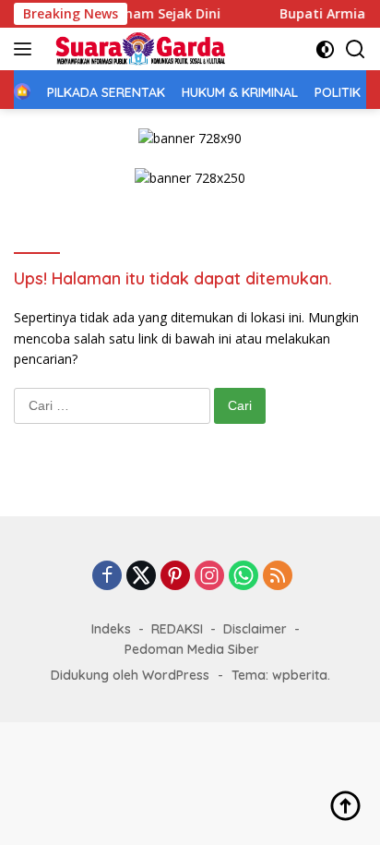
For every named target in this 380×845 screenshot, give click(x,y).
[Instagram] (209, 577)
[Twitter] (141, 577)
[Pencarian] (355, 49)
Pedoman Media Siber (192, 649)
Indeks (111, 629)
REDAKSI (177, 629)
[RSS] (277, 577)
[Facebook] (107, 577)
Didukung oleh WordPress (130, 675)
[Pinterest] (175, 577)
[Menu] (26, 49)
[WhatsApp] (243, 577)
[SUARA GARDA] (137, 49)
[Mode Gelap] (325, 49)
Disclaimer (255, 629)
